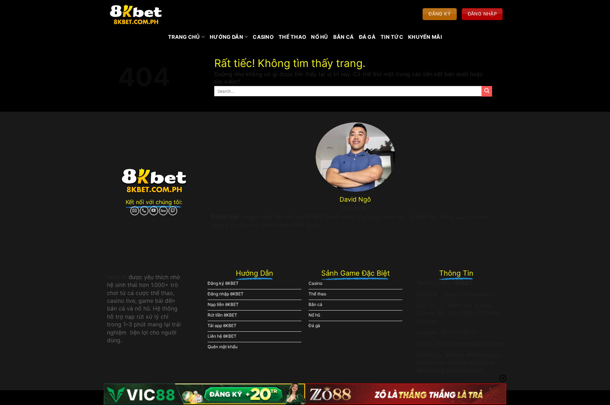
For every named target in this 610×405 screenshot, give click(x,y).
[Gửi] (487, 91)
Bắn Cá (343, 37)
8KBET (463, 282)
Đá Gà (367, 37)
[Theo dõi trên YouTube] (153, 210)
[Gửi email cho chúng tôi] (134, 210)
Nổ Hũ (319, 37)
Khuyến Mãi (425, 37)
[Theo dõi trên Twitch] (172, 210)
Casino (263, 37)
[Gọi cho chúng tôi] (144, 210)
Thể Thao (292, 37)
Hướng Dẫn (226, 37)
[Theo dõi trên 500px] (163, 210)
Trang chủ (184, 37)
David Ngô (225, 216)
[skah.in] (135, 14)
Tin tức (392, 37)
